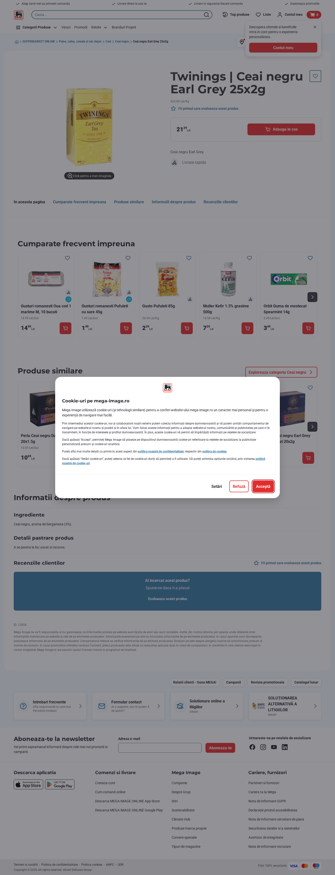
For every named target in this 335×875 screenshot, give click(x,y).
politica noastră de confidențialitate (161, 451)
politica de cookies (214, 451)
